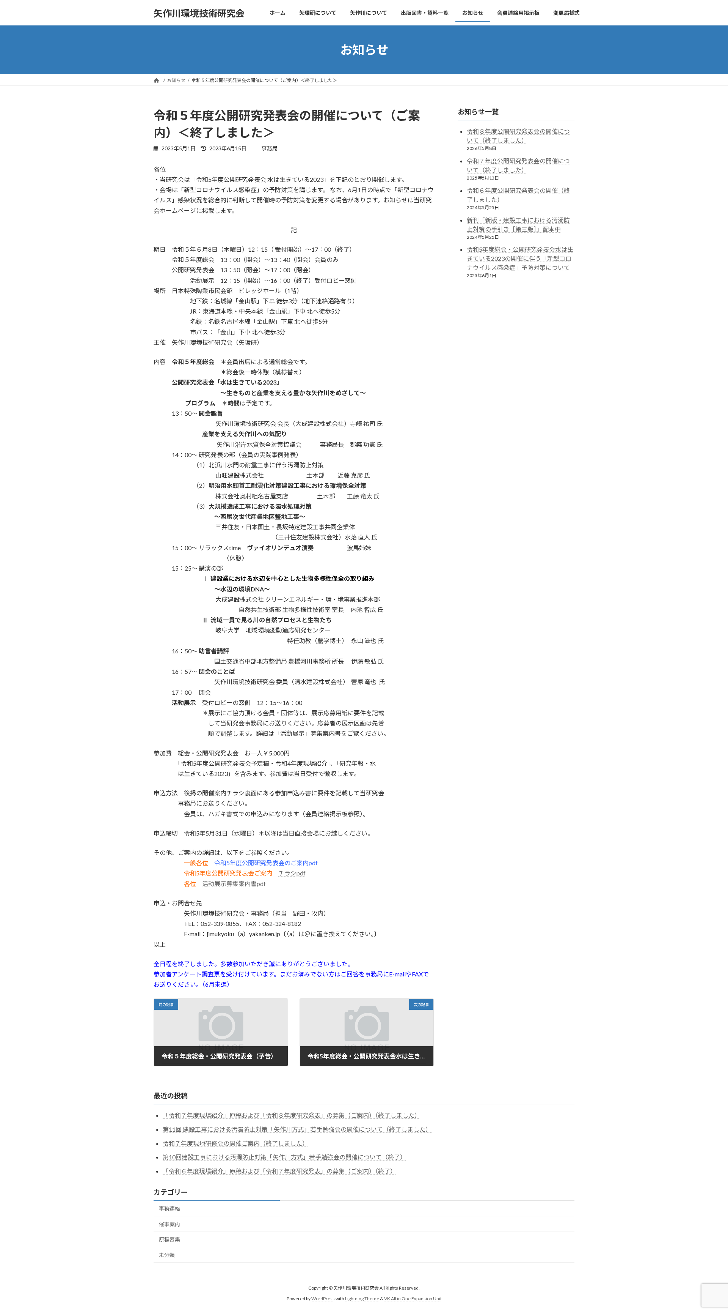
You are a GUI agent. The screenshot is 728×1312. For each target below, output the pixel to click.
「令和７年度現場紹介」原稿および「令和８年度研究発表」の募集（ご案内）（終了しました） (291, 1115)
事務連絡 (169, 1208)
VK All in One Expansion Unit (413, 1298)
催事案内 (169, 1224)
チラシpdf (292, 873)
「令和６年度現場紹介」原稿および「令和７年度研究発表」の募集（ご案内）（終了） (279, 1171)
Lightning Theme (362, 1298)
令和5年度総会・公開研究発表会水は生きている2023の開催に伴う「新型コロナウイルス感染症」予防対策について (520, 258)
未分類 (167, 1255)
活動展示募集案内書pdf (234, 883)
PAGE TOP (704, 1265)
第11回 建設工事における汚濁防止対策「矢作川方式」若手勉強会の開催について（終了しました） (297, 1129)
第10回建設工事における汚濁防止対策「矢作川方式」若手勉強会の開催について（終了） (284, 1157)
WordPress (323, 1298)
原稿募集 (169, 1239)
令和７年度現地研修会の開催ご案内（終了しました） (235, 1143)
